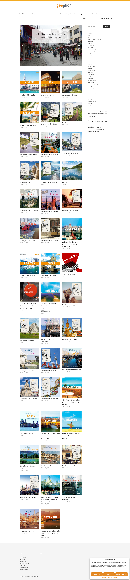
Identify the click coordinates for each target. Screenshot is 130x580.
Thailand (89, 97)
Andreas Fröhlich (97, 111)
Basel (95, 113)
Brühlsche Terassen (104, 113)
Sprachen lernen (91, 93)
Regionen (90, 78)
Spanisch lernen (91, 129)
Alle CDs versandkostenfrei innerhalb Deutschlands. (51, 35)
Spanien (89, 91)
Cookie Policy (104, 577)
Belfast (99, 113)
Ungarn (89, 103)
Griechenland (91, 47)
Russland (90, 86)
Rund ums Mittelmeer (92, 84)
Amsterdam (92, 111)
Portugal (89, 76)
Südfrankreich (91, 131)
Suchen (106, 26)
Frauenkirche (90, 123)
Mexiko (89, 68)
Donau (96, 117)
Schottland (90, 88)
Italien (89, 56)
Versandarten (23, 561)
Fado (94, 121)
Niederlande (90, 72)
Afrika (89, 33)
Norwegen (90, 74)
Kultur (100, 125)
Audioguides (59, 14)
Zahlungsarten (23, 557)
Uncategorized (91, 101)
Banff (108, 111)
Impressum (115, 577)
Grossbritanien (91, 49)
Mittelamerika (91, 70)
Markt (90, 127)
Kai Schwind (90, 125)
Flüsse (89, 43)
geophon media (85, 14)
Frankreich (90, 45)
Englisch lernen (91, 119)
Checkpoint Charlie (97, 115)
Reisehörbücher (23, 14)
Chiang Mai (102, 115)
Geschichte (95, 123)
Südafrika (90, 95)
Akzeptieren (97, 574)
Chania (92, 115)
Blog (33, 14)
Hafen (100, 123)
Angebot (89, 35)
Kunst (104, 125)
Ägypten (98, 131)
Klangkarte (68, 14)
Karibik (89, 60)
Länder (89, 64)
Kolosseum (95, 125)
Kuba (89, 62)
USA (88, 105)
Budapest (89, 115)
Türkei (89, 99)
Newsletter (40, 14)
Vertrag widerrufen (24, 569)
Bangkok (89, 113)
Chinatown (91, 117)
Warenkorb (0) (108, 18)
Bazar (97, 113)
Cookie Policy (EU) (24, 567)
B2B (41, 553)
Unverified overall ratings (45, 311)
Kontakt (94, 14)
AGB (21, 555)
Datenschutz (109, 577)
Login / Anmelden (98, 18)
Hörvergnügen (91, 51)
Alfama (89, 111)
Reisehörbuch (91, 80)
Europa (89, 41)
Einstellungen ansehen (121, 574)
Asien (89, 37)
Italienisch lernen (105, 123)
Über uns (49, 14)
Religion (104, 127)
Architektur (103, 112)
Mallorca (108, 125)
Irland (89, 53)
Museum (95, 127)
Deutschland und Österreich (94, 39)
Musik (100, 127)
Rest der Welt (91, 82)
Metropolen (90, 66)
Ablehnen (109, 574)
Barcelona (92, 113)
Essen (96, 119)
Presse (76, 14)
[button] (127, 559)
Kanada (89, 58)
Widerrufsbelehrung (24, 563)
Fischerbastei (97, 121)
